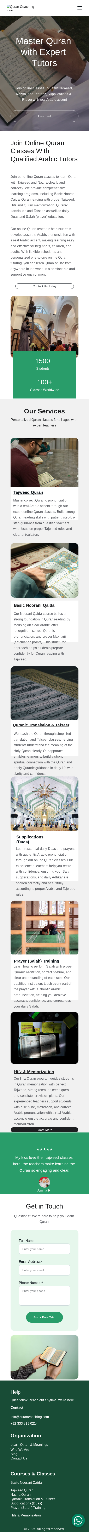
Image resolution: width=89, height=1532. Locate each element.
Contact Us (19, 1458)
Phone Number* (31, 1283)
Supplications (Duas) (26, 1503)
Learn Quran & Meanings (29, 1444)
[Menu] (79, 8)
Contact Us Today (44, 286)
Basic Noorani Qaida (34, 605)
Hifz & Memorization (34, 1071)
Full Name (26, 1241)
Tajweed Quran (28, 492)
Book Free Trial (44, 1317)
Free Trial (44, 116)
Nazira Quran (21, 1494)
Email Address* (30, 1261)
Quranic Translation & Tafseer (41, 725)
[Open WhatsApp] (78, 1520)
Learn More (44, 1129)
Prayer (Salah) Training (36, 961)
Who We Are (20, 1449)
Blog (14, 1454)
